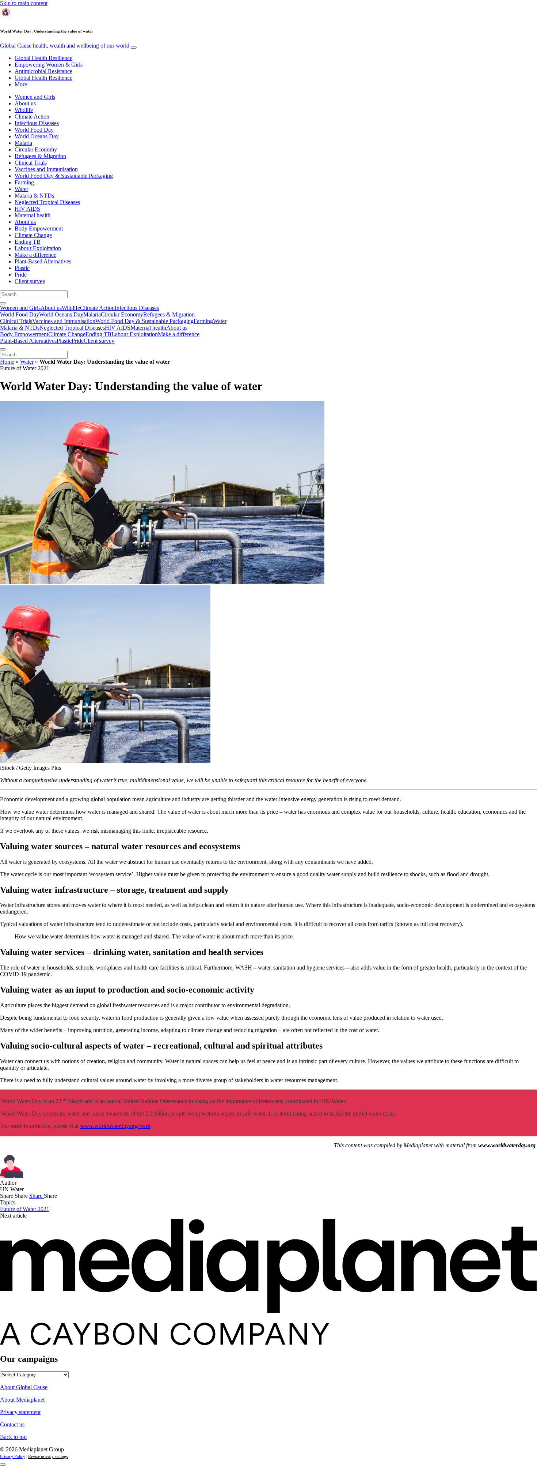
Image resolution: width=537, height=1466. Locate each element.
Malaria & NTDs (34, 195)
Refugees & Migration (40, 156)
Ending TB (28, 242)
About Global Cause (23, 1387)
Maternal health (32, 215)
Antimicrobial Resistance (43, 71)
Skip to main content (23, 3)
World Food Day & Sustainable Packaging (64, 176)
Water (21, 189)
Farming (24, 182)
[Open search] (3, 303)
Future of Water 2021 (24, 1209)
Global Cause (64, 45)
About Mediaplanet (22, 1399)
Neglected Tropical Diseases (47, 202)
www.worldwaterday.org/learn (115, 1126)
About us (25, 103)
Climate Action (32, 116)
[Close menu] (3, 349)
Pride (21, 274)
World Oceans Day (37, 136)
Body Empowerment (39, 228)
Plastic (22, 268)
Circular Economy (36, 149)
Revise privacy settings (48, 1456)
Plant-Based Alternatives (43, 261)
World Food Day (34, 130)
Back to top (13, 1437)
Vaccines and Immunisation (46, 169)
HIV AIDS (27, 209)
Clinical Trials (31, 163)
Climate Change (33, 235)
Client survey (30, 281)
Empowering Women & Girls (49, 64)
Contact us (12, 1424)
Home (7, 362)
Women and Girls (35, 97)
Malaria (23, 143)
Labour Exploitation (38, 248)
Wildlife (24, 110)
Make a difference (35, 255)
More (21, 84)
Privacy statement (20, 1412)
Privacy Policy (12, 1456)
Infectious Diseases (37, 123)
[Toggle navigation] (134, 47)
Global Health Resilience (43, 58)
